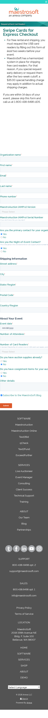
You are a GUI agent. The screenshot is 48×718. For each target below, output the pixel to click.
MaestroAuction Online (24, 430)
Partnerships (24, 529)
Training (24, 501)
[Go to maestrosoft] (24, 12)
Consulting (24, 483)
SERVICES (24, 465)
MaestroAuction (24, 424)
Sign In (25, 698)
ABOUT (24, 511)
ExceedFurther (24, 455)
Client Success (24, 489)
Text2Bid (24, 436)
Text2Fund (24, 449)
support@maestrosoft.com (24, 571)
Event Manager (24, 477)
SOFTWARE (24, 418)
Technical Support (24, 495)
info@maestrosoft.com (24, 595)
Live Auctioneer (24, 471)
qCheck (24, 443)
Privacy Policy (24, 607)
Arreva (29, 702)
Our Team (24, 517)
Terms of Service (24, 613)
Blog (24, 523)
